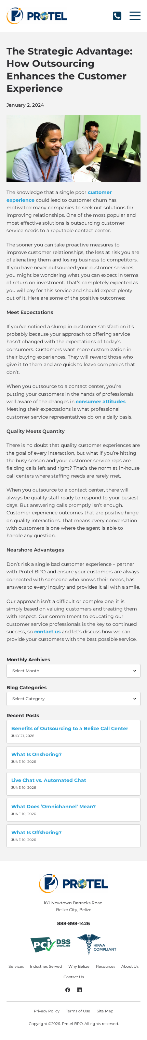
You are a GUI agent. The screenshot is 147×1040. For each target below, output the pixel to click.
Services (16, 966)
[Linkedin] (79, 991)
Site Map (105, 1011)
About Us (129, 966)
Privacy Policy (46, 1011)
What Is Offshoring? (36, 832)
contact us (47, 632)
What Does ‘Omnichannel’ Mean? (53, 806)
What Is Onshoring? (36, 754)
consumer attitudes (100, 401)
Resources (105, 966)
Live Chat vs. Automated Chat (48, 780)
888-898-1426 (116, 16)
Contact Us (74, 977)
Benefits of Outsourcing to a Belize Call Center (69, 728)
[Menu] (135, 16)
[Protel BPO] (36, 15)
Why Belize (79, 966)
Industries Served (46, 966)
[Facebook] (67, 991)
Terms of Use (78, 1011)
